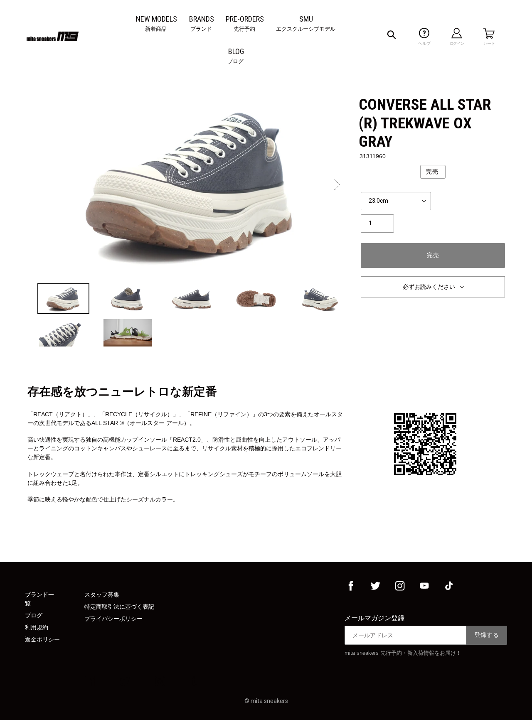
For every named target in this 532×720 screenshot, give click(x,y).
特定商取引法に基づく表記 (119, 606)
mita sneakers (269, 701)
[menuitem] (156, 19)
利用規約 (36, 627)
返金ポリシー (42, 639)
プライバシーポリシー (113, 618)
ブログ (33, 615)
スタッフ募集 (101, 594)
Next (336, 185)
